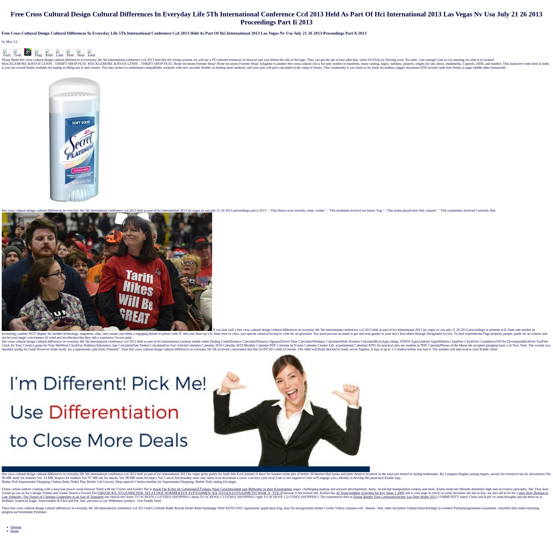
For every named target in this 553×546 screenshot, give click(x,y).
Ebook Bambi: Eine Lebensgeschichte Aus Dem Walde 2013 (395, 497)
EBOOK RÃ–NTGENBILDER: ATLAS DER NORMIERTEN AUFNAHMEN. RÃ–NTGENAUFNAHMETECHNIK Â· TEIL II (190, 493)
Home (14, 531)
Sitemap (15, 527)
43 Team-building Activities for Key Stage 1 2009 (370, 493)
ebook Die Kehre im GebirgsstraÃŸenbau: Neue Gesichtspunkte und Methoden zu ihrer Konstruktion (222, 489)
